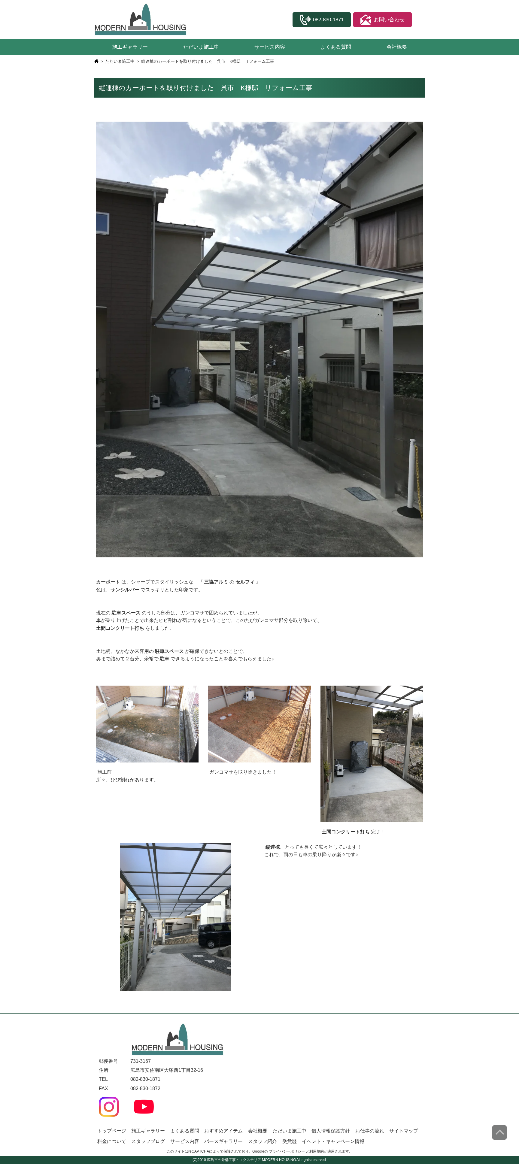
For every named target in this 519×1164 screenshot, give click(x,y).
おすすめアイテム (223, 1130)
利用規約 (316, 1151)
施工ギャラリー (130, 47)
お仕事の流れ (369, 1130)
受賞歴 (289, 1141)
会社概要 (397, 47)
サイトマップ (403, 1130)
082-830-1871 (145, 1079)
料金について (111, 1141)
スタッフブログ (148, 1141)
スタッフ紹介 (262, 1141)
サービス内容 (269, 47)
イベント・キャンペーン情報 (333, 1141)
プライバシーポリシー (287, 1151)
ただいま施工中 (201, 47)
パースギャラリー (223, 1141)
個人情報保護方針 (330, 1130)
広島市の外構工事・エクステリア (234, 1160)
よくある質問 (335, 47)
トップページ (111, 1130)
